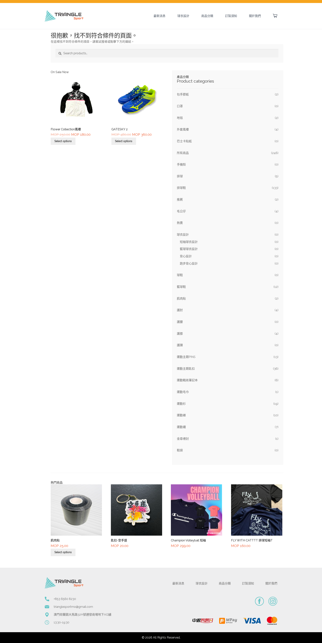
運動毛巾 (183, 392)
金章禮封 (183, 439)
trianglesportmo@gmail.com (73, 607)
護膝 (180, 333)
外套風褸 (183, 129)
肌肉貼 (181, 298)
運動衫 (181, 403)
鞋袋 (180, 450)
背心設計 (186, 256)
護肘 (180, 310)
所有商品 (183, 153)
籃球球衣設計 (189, 249)
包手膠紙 (183, 94)
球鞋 (180, 275)
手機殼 (181, 164)
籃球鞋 (181, 287)
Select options (63, 141)
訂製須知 (231, 16)
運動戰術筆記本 (187, 380)
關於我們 (255, 16)
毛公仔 (181, 211)
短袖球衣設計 (189, 242)
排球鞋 (181, 188)
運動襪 (181, 427)
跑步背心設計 (189, 263)
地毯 (180, 118)
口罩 (180, 106)
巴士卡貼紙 (184, 141)
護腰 (180, 322)
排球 (180, 176)
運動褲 (181, 415)
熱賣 (180, 223)
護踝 (180, 345)
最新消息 (159, 16)
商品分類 (207, 16)
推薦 (180, 199)
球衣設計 (183, 16)
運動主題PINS (186, 357)
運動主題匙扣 (186, 368)
